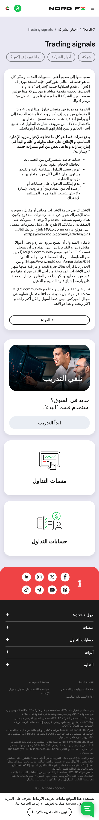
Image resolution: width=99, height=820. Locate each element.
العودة (46, 320)
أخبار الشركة (61, 57)
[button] (92, 8)
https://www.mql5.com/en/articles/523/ (57, 234)
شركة (86, 57)
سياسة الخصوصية (39, 682)
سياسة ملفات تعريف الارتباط (54, 803)
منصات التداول (50, 480)
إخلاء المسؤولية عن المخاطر (77, 689)
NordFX (89, 29)
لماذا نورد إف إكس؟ (25, 57)
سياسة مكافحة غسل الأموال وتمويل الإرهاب (29, 691)
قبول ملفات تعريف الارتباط (49, 812)
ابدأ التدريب (49, 423)
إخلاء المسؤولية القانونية (79, 697)
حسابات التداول (49, 541)
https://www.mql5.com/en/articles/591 (58, 261)
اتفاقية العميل (85, 682)
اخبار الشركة (68, 29)
